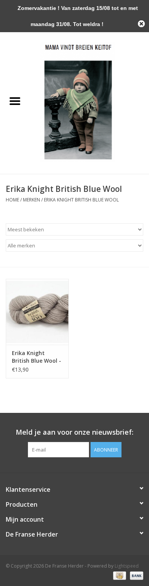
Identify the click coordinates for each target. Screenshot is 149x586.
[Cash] (118, 575)
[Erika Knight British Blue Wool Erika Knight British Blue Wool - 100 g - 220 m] (37, 312)
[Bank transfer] (135, 575)
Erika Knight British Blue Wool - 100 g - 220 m (36, 357)
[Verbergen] (141, 23)
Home (12, 199)
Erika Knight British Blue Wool (81, 199)
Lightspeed (127, 566)
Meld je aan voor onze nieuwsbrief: (74, 432)
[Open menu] (15, 100)
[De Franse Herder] (89, 101)
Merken (31, 199)
